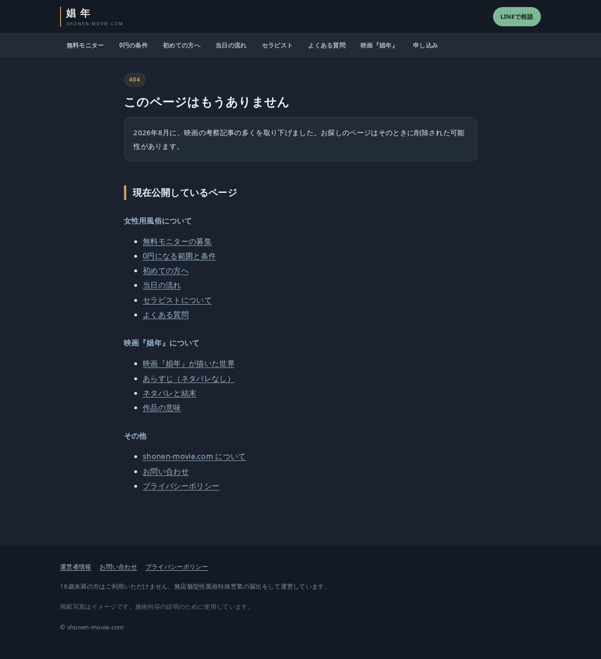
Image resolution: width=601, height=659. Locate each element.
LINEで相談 (517, 16)
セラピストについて (177, 300)
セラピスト (277, 45)
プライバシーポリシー (181, 486)
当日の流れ (231, 45)
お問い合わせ (166, 471)
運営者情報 (76, 566)
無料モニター (85, 45)
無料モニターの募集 (177, 241)
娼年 (94, 17)
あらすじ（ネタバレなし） (189, 378)
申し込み (425, 45)
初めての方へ (181, 45)
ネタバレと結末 (169, 393)
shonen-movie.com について (194, 456)
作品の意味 (162, 407)
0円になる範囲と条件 (179, 256)
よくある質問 (327, 45)
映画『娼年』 (379, 45)
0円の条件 (133, 45)
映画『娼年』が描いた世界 (189, 363)
